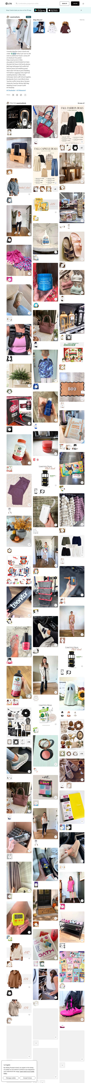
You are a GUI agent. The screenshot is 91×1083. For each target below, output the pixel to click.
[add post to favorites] (28, 46)
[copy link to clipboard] (25, 95)
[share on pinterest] (17, 95)
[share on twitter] (21, 95)
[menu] (83, 3)
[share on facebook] (13, 95)
